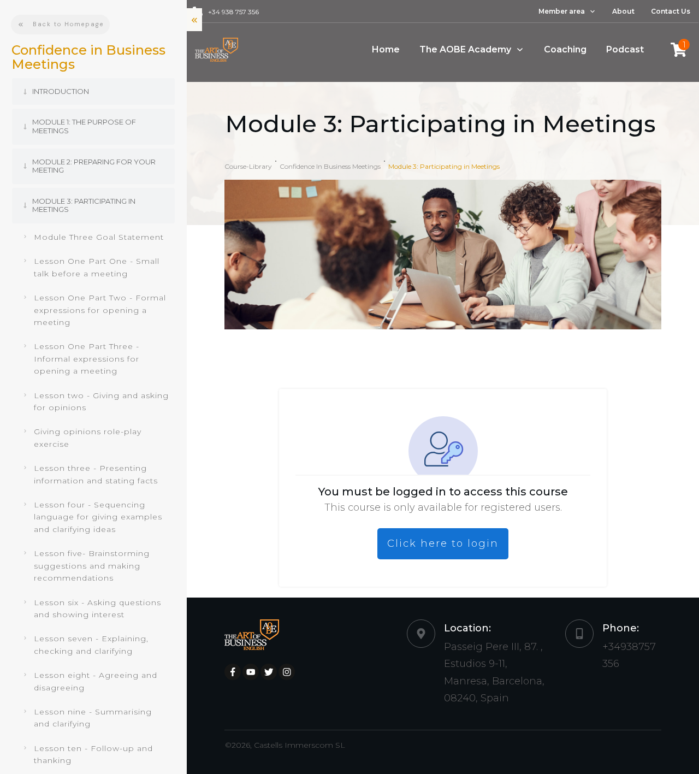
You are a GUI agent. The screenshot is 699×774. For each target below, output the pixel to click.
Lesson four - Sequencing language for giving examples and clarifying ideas (98, 517)
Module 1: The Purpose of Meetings (84, 126)
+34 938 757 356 (233, 12)
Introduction (60, 91)
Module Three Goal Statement (99, 237)
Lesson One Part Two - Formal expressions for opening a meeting (100, 310)
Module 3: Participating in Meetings (83, 205)
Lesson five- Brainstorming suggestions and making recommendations (92, 565)
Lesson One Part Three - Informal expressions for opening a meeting (86, 358)
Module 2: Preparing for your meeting (94, 166)
